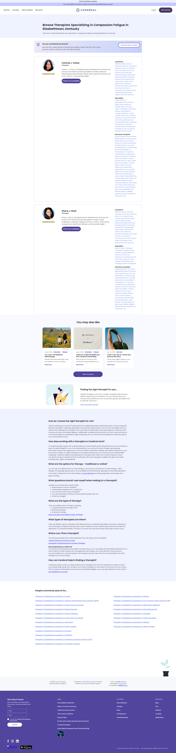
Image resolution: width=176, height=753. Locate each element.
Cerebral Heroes (122, 717)
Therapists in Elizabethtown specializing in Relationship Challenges (136, 605)
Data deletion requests (89, 1)
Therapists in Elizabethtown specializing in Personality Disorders (57, 644)
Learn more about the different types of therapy (65, 515)
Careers (119, 706)
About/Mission (122, 703)
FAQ (156, 706)
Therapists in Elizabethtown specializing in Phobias (131, 596)
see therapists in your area (57, 572)
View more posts (88, 374)
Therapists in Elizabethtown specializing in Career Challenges (56, 614)
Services (6, 10)
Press (118, 710)
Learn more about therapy (89, 404)
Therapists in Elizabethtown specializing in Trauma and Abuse (134, 618)
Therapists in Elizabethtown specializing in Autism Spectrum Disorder (59, 605)
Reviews (158, 710)
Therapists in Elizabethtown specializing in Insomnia (53, 631)
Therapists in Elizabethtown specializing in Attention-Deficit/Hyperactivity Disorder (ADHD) (67, 601)
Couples (158, 714)
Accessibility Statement (65, 703)
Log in (153, 10)
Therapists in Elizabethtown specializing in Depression (54, 622)
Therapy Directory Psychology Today (61, 540)
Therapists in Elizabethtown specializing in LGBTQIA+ (53, 635)
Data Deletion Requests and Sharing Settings (73, 728)
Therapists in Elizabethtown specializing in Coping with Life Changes (59, 618)
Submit (14, 725)
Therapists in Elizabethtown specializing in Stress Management (135, 609)
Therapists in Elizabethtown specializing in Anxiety (52, 596)
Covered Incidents (63, 725)
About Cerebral (27, 10)
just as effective (88, 473)
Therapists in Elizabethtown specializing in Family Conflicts (55, 626)
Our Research (121, 714)
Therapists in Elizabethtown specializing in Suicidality (132, 614)
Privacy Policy (62, 717)
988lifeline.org (122, 685)
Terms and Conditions (65, 714)
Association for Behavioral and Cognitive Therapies (66, 543)
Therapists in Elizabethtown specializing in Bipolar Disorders (56, 609)
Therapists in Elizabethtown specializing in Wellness (131, 622)
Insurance (15, 10)
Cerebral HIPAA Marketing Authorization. (20, 719)
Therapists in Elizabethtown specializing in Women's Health (134, 626)
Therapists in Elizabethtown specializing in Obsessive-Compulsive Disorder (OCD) (63, 639)
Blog (157, 703)
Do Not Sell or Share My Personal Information (73, 721)
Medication (159, 717)
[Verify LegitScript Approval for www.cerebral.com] (60, 737)
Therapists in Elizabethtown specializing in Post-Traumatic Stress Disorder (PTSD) (141, 601)
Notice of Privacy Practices (66, 706)
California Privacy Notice (66, 710)
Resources (39, 10)
